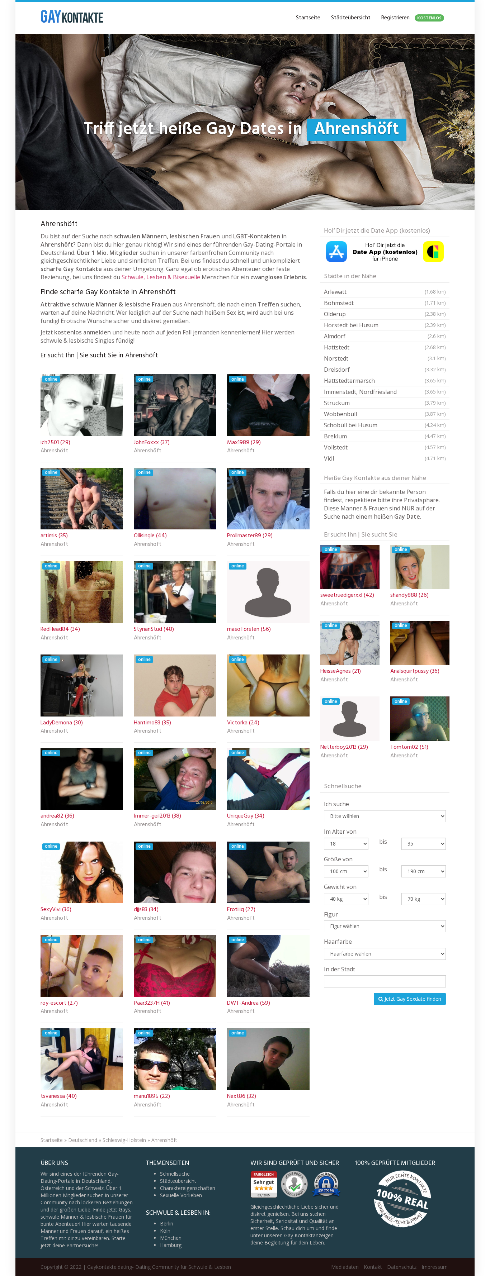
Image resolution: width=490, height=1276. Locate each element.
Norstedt (385, 358)
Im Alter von (340, 831)
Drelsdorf (385, 369)
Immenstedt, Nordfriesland (385, 392)
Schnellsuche (175, 1173)
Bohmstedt (385, 303)
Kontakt (373, 1266)
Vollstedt (385, 447)
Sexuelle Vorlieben (181, 1195)
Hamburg (171, 1245)
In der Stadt (339, 969)
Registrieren (411, 18)
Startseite (308, 18)
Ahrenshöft (54, 451)
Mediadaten (345, 1266)
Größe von (338, 859)
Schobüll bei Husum (385, 425)
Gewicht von (340, 887)
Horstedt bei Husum (385, 325)
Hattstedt (385, 347)
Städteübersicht (351, 18)
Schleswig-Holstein (124, 1140)
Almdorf (385, 336)
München (171, 1237)
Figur (331, 914)
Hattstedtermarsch (385, 381)
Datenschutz (401, 1266)
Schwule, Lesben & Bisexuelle (161, 277)
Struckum (385, 403)
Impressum (434, 1266)
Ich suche (336, 804)
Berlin (166, 1223)
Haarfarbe (338, 942)
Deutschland (82, 1140)
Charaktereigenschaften (187, 1188)
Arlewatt (385, 292)
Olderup (385, 314)
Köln (165, 1230)
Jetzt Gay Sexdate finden (412, 998)
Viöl (385, 458)
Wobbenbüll (385, 414)
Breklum (385, 436)
